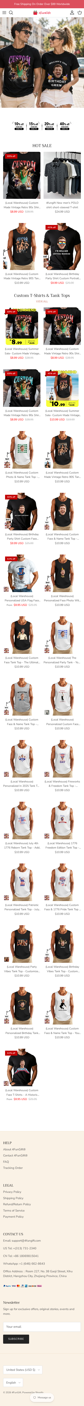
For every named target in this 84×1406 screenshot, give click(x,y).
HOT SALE (42, 145)
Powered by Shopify (32, 1392)
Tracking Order (13, 1168)
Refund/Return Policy (17, 1204)
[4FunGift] (42, 12)
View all (42, 301)
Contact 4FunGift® (15, 1155)
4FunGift (16, 1392)
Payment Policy (13, 1217)
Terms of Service (14, 1211)
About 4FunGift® (14, 1149)
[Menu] (4, 12)
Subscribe (16, 1339)
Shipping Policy (13, 1198)
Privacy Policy (12, 1192)
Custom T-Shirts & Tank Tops (42, 295)
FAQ (6, 1162)
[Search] (13, 12)
